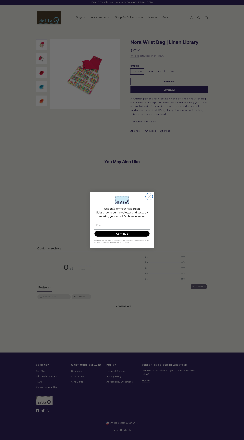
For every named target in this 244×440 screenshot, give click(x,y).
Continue (122, 234)
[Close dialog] (149, 196)
